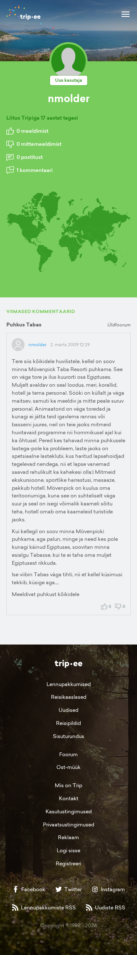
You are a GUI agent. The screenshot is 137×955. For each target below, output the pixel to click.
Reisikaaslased (68, 696)
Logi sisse (68, 850)
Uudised (68, 709)
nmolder (37, 344)
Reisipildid (68, 723)
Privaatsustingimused (68, 824)
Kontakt (68, 798)
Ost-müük (68, 767)
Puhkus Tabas (23, 324)
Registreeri (68, 863)
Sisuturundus (68, 736)
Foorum (68, 754)
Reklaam (68, 837)
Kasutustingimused (69, 811)
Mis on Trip (68, 785)
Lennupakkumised (69, 684)
